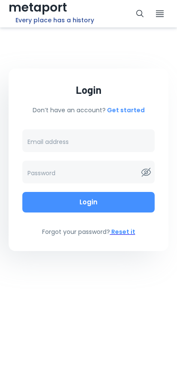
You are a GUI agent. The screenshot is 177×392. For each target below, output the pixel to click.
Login (88, 201)
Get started (125, 110)
